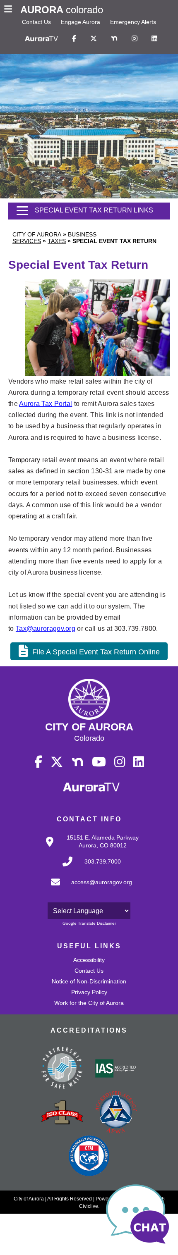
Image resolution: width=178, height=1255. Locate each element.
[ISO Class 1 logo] (62, 1113)
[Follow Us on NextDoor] (114, 39)
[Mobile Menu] (10, 10)
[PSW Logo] (62, 1069)
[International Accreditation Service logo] (116, 1069)
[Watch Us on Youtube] (99, 762)
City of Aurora (36, 234)
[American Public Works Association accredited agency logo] (116, 1113)
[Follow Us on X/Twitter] (93, 39)
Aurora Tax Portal (45, 403)
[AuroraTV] (41, 39)
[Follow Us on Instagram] (134, 39)
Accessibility (89, 960)
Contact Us (36, 22)
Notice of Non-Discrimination (89, 981)
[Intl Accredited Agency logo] (89, 1156)
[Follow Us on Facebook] (74, 39)
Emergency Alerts (133, 22)
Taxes (57, 241)
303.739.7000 (102, 861)
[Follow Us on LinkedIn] (154, 39)
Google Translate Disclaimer (89, 923)
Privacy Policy (89, 992)
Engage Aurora (80, 22)
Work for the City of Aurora (89, 1003)
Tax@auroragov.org (45, 628)
